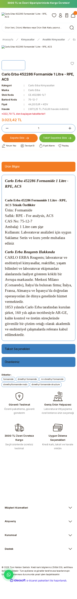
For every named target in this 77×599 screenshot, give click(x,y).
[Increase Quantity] (71, 128)
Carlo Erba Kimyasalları (41, 85)
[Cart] (73, 15)
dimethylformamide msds (15, 384)
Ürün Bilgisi (12, 166)
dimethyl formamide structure (46, 384)
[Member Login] (60, 15)
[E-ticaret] (38, 580)
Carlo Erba (34, 90)
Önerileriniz (12, 362)
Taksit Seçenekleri (17, 349)
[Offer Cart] (66, 15)
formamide (8, 379)
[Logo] (25, 15)
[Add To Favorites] (72, 63)
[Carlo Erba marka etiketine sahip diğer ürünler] (13, 65)
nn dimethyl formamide (52, 379)
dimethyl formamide (27, 379)
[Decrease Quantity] (5, 128)
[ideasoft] (18, 580)
